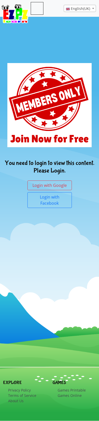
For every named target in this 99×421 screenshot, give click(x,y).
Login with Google (49, 185)
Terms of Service (22, 395)
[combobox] (80, 8)
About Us (16, 400)
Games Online (70, 395)
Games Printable (72, 390)
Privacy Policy (19, 390)
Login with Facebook (49, 200)
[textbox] (80, 8)
